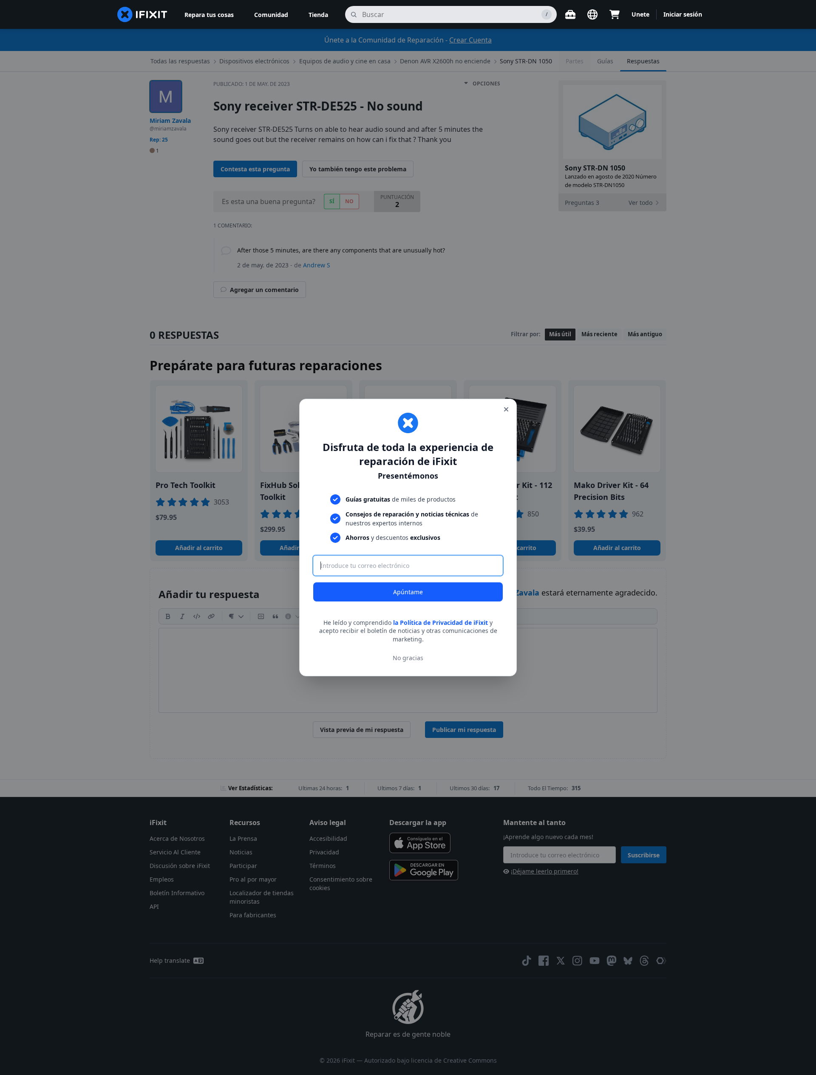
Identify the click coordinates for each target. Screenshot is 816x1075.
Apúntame (408, 592)
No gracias (408, 658)
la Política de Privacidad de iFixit (440, 622)
